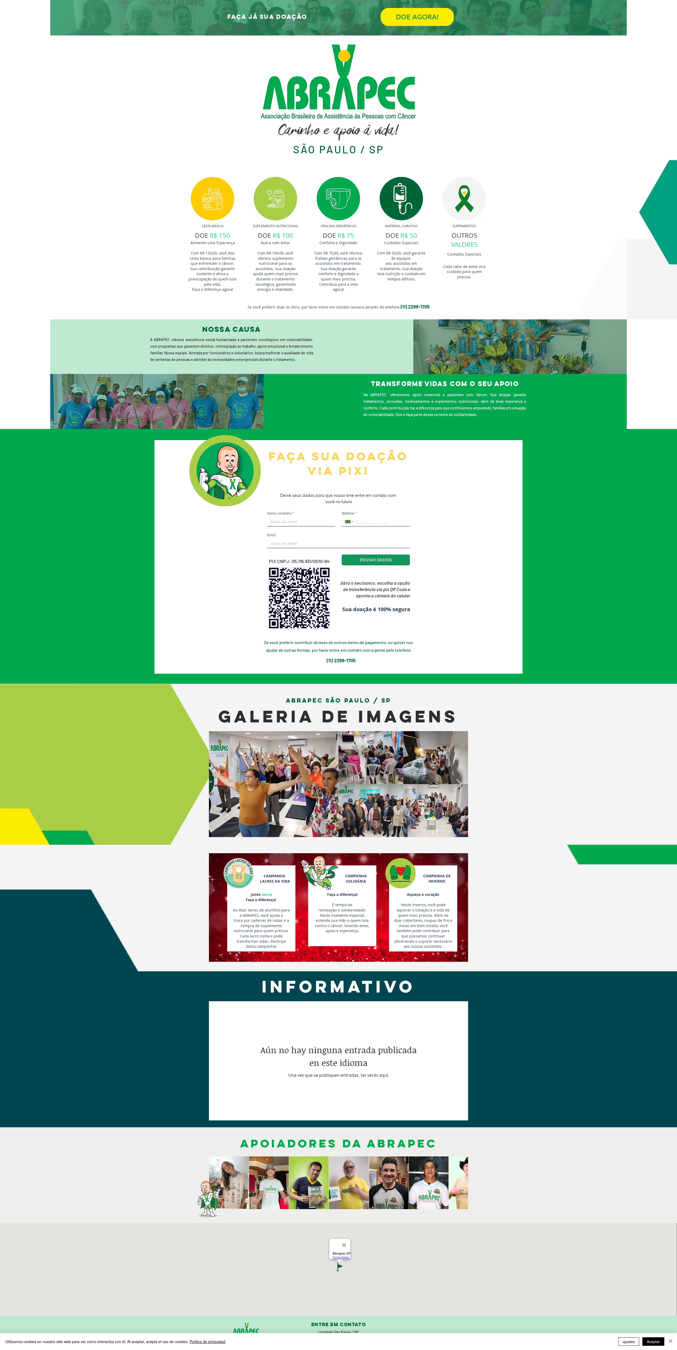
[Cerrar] (670, 1341)
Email (271, 535)
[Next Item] (459, 784)
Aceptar (653, 1341)
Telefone (349, 513)
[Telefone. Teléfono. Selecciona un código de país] (350, 522)
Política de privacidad (207, 1341)
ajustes (629, 1341)
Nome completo (280, 513)
